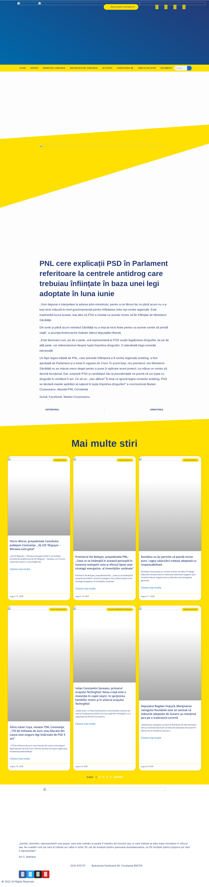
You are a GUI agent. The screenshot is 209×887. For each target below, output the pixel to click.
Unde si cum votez (147, 68)
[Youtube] (184, 7)
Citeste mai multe (20, 569)
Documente (166, 68)
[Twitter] (166, 7)
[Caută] (189, 68)
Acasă (23, 68)
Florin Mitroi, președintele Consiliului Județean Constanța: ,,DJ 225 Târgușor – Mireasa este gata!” (35, 545)
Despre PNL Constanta (54, 68)
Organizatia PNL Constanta (84, 68)
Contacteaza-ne (125, 68)
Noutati (34, 68)
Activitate (107, 68)
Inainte (118, 776)
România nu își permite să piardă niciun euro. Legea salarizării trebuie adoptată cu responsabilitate (168, 560)
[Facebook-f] (157, 7)
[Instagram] (175, 7)
